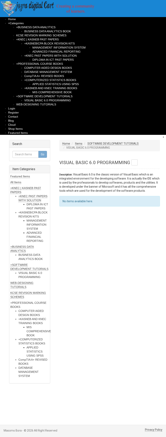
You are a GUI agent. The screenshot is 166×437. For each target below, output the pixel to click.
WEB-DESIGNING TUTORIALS (36, 104)
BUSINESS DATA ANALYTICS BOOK (47, 31)
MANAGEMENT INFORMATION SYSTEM (59, 47)
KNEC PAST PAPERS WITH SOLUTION (50, 55)
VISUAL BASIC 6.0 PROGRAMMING (47, 100)
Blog (11, 120)
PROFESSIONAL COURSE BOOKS (39, 63)
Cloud (12, 124)
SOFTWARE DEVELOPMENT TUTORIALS (44, 96)
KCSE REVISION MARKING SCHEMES (41, 35)
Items (78, 143)
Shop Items (15, 128)
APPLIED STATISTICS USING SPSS (55, 84)
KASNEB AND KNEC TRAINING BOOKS (50, 88)
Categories (16, 23)
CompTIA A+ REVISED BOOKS (44, 76)
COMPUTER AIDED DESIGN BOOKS (48, 67)
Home (12, 19)
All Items (15, 182)
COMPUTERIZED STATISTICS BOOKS (50, 80)
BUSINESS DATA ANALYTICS (35, 27)
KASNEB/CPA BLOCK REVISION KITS (49, 43)
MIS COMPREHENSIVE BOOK (52, 92)
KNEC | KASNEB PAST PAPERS (37, 39)
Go (42, 154)
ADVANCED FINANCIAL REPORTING (56, 51)
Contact (13, 116)
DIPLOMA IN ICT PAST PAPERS (53, 59)
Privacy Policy (153, 429)
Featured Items (18, 132)
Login (11, 108)
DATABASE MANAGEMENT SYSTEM (48, 72)
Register (13, 112)
